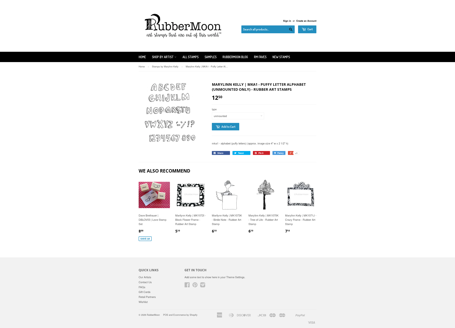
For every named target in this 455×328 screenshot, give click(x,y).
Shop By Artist (163, 57)
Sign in (287, 20)
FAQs (142, 287)
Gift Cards (145, 292)
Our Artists (145, 277)
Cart (310, 29)
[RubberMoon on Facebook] (187, 286)
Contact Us (145, 282)
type (214, 109)
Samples (210, 57)
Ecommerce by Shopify (185, 314)
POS (165, 314)
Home (142, 57)
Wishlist (143, 302)
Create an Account (306, 20)
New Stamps (281, 57)
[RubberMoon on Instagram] (202, 286)
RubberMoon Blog (235, 57)
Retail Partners (147, 297)
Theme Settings (235, 277)
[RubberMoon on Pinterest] (195, 286)
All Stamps (191, 57)
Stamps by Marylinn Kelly (165, 66)
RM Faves (260, 57)
